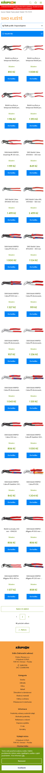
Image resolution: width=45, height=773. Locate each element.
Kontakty (22, 729)
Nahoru (23, 630)
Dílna (22, 686)
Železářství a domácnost (22, 692)
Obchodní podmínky (22, 717)
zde (23, 756)
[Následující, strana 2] (22, 617)
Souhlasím (22, 768)
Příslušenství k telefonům (22, 702)
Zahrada (22, 683)
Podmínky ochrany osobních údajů (22, 713)
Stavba (22, 680)
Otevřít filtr (8, 34)
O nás (22, 726)
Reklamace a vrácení (22, 720)
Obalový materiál (22, 696)
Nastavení (21, 761)
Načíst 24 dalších (22, 609)
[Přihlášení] (26, 2)
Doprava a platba (22, 723)
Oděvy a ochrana (23, 699)
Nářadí (22, 689)
